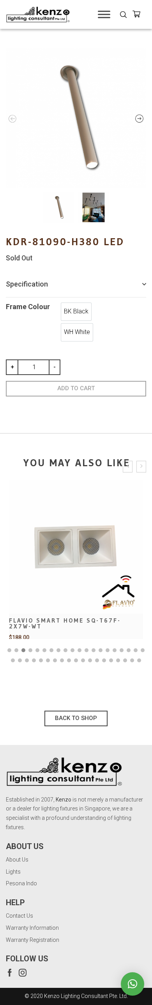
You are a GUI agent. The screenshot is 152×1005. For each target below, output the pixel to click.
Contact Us (19, 916)
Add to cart (76, 388)
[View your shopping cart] (139, 15)
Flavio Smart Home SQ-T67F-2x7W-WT (65, 623)
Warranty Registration (32, 940)
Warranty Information (32, 928)
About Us (17, 859)
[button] (9, 650)
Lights (13, 872)
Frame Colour (28, 307)
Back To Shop (76, 718)
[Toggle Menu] (104, 14)
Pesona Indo (21, 883)
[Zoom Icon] (76, 118)
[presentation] (128, 467)
